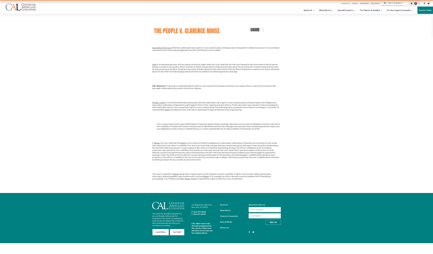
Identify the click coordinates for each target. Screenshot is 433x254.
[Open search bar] (415, 3)
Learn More (160, 232)
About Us (224, 205)
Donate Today (425, 10)
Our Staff (177, 232)
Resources (224, 228)
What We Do (225, 210)
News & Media (226, 222)
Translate (399, 6)
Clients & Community (229, 216)
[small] (424, 3)
